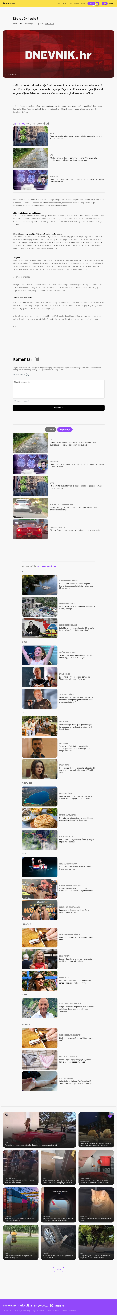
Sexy (83, 4)
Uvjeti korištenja (38, 1311)
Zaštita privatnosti (53, 1311)
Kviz (70, 4)
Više (58, 1269)
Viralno (58, 4)
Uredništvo (7, 1311)
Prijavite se (59, 408)
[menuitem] (111, 3)
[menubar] (111, 3)
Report (76, 4)
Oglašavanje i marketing (21, 1311)
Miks (64, 4)
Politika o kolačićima (69, 1311)
